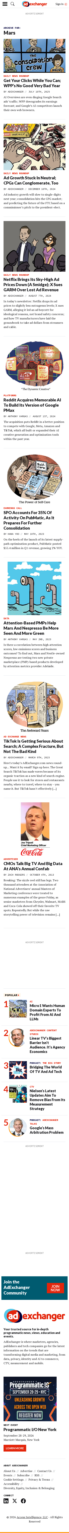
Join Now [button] (55, 1288)
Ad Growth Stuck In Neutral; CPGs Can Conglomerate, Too (31, 180)
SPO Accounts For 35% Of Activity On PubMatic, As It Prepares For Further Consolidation (29, 520)
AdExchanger (15, 91)
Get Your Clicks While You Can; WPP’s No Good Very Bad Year (32, 83)
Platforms (10, 395)
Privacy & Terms (39, 1479)
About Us (9, 1471)
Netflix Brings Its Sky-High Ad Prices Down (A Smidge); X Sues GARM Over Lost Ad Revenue (33, 284)
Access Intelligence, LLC (32, 1517)
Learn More (15, 1448)
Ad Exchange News (15, 736)
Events (8, 1475)
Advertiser (11, 859)
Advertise (26, 1471)
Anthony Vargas (18, 416)
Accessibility (11, 1484)
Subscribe (23, 1475)
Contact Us (44, 1471)
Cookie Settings (14, 1479)
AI (31, 1001)
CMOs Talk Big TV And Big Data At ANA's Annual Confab (33, 866)
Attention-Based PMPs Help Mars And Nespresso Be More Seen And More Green (31, 628)
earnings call (13, 508)
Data (6, 618)
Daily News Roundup (16, 76)
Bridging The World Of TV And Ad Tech (46, 1069)
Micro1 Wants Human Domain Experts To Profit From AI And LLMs (47, 1012)
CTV (32, 1086)
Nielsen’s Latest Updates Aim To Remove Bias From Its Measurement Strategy (47, 1100)
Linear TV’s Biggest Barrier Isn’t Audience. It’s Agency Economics (47, 1045)
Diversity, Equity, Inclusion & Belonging (29, 1488)
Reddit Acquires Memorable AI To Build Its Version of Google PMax (32, 405)
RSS (36, 1475)
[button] (13, 4)
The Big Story (51, 1063)
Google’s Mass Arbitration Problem (47, 1130)
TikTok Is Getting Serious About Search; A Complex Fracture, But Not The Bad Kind (34, 746)
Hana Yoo (13, 533)
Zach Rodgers (16, 874)
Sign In (60, 4)
